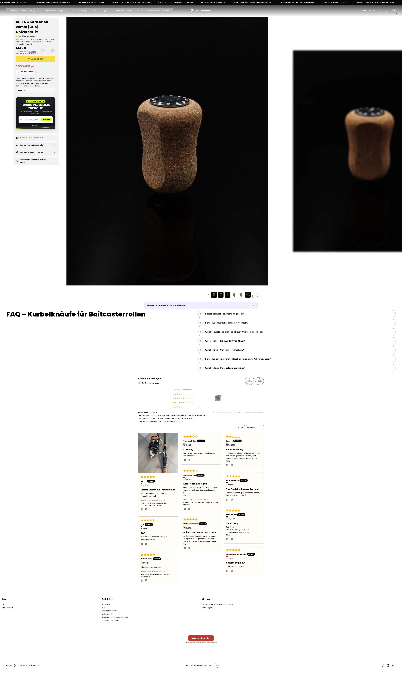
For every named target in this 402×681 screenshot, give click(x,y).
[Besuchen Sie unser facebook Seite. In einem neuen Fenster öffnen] (383, 665)
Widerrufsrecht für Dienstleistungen (115, 617)
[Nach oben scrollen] (216, 665)
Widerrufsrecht (107, 614)
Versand (32, 52)
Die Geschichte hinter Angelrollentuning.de (217, 604)
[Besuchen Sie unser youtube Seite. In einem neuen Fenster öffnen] (394, 665)
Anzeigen (46, 120)
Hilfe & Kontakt (7, 608)
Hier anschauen (110, 2)
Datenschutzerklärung (110, 620)
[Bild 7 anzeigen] (255, 295)
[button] (17, 36)
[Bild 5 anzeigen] (241, 295)
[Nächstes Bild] (260, 294)
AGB (103, 608)
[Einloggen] (387, 11)
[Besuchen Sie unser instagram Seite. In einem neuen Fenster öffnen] (388, 665)
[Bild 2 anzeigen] (221, 295)
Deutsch (372, 11)
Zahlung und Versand (110, 611)
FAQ (3, 604)
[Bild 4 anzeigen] (234, 295)
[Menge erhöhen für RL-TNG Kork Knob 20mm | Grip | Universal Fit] (52, 50)
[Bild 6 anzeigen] (248, 295)
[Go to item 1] (218, 398)
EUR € (364, 11)
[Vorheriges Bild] (208, 294)
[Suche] (381, 11)
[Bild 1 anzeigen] (214, 295)
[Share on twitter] (146, 509)
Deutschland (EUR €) (28, 665)
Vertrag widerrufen (201, 638)
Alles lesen (22, 90)
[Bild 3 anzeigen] (227, 295)
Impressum (106, 604)
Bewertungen (207, 608)
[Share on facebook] (142, 509)
